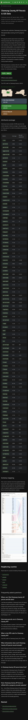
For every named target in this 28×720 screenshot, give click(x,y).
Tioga (3, 582)
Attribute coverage (8, 120)
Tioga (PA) (4, 584)
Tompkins (4, 587)
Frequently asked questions (11, 592)
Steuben (4, 579)
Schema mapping (7, 478)
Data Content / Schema (8, 711)
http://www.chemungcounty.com (9, 80)
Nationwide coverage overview (9, 708)
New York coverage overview (9, 706)
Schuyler (4, 576)
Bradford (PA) (5, 574)
